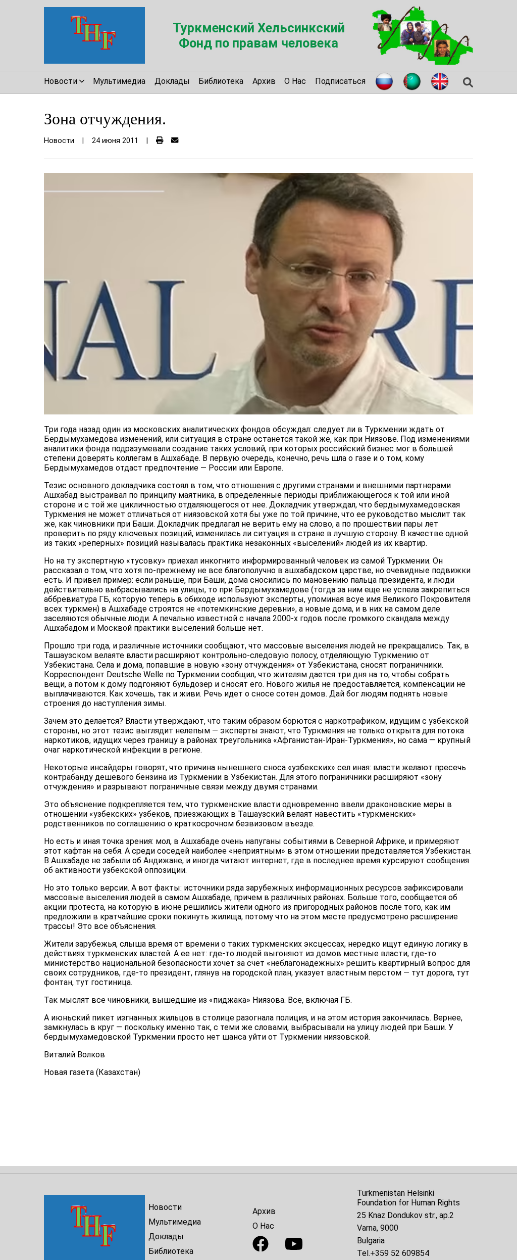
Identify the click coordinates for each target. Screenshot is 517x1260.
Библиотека (220, 81)
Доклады (172, 81)
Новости (165, 1207)
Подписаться (340, 81)
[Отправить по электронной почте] (174, 140)
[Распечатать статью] (159, 140)
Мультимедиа (119, 81)
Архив (264, 81)
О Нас (295, 81)
